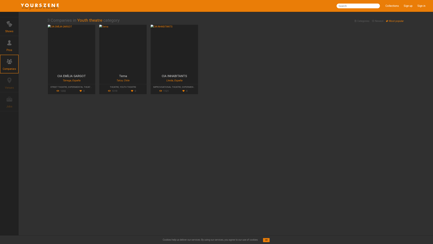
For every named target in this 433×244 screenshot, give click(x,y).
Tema (123, 76)
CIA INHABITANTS (174, 76)
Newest (379, 21)
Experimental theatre (80, 87)
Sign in (421, 5)
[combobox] (358, 6)
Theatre (114, 87)
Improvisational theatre (167, 87)
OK (266, 240)
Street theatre (58, 87)
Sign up (408, 5)
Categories (363, 21)
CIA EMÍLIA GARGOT (71, 76)
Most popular (396, 21)
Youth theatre (128, 87)
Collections (392, 5)
